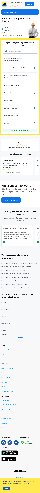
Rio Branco (4, 302)
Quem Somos (5, 400)
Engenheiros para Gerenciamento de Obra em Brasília (16, 277)
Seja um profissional (11, 12)
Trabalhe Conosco (6, 414)
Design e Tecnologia (7, 368)
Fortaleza (4, 313)
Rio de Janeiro (5, 309)
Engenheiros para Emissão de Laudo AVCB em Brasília (16, 274)
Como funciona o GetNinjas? (13, 36)
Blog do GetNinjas (6, 418)
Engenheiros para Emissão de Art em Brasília (13, 270)
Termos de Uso (19, 477)
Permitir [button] (6, 488)
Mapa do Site (5, 428)
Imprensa (19, 476)
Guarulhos (4, 334)
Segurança (4, 423)
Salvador (3, 316)
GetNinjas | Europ (6, 409)
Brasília (3, 327)
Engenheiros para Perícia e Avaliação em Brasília (14, 284)
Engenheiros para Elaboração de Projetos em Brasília (16, 266)
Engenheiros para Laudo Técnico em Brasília (13, 281)
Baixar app (29, 4)
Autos (3, 359)
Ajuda (3, 432)
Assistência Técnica (6, 350)
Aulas (2, 354)
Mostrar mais (20, 338)
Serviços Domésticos (7, 391)
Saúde (3, 386)
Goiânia (3, 320)
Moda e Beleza (5, 377)
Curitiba (3, 330)
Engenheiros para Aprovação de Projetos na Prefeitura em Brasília (19, 263)
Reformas (4, 382)
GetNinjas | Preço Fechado (8, 404)
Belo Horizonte (5, 323)
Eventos (3, 373)
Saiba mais (26, 483)
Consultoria (4, 363)
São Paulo (4, 306)
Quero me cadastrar (11, 200)
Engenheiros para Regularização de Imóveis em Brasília (16, 288)
